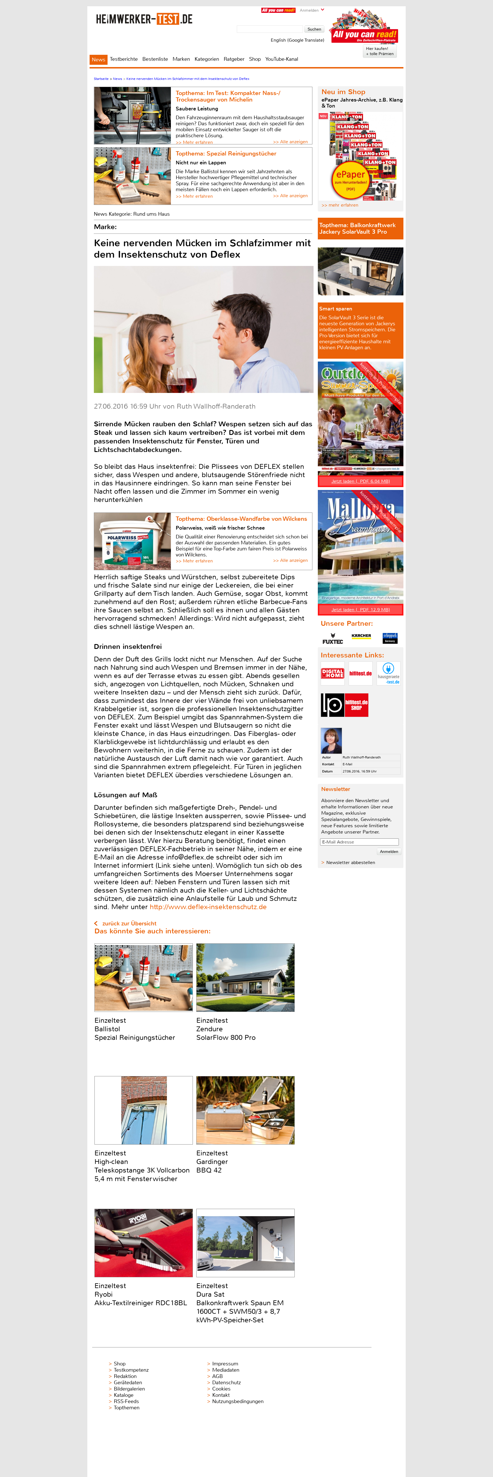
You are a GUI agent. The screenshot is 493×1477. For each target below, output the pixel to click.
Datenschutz (226, 1382)
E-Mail (347, 764)
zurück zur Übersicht (129, 923)
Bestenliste (155, 59)
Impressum (225, 1363)
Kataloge (124, 1395)
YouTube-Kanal (281, 59)
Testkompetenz (131, 1370)
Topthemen (127, 1407)
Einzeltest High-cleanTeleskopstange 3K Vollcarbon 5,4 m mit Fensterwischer (142, 1166)
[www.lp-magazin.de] (333, 722)
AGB (217, 1376)
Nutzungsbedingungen (238, 1401)
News (98, 59)
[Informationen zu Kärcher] (361, 638)
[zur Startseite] (144, 18)
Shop (255, 59)
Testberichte (124, 59)
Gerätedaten (128, 1382)
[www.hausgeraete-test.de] (389, 690)
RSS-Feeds (126, 1401)
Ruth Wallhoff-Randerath (362, 757)
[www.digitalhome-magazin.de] (333, 690)
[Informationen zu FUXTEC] (333, 638)
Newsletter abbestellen (350, 862)
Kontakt (221, 1395)
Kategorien (207, 59)
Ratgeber (234, 59)
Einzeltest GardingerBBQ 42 (212, 1162)
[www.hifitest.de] (361, 690)
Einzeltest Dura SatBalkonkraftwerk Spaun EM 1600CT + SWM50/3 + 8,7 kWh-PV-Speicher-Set (240, 1303)
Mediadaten (225, 1370)
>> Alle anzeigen (290, 142)
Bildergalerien (129, 1388)
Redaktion (125, 1376)
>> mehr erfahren (340, 205)
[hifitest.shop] (357, 722)
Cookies (221, 1388)
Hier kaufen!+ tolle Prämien (380, 51)
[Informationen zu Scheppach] (390, 638)
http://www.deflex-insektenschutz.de (208, 906)
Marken (181, 59)
